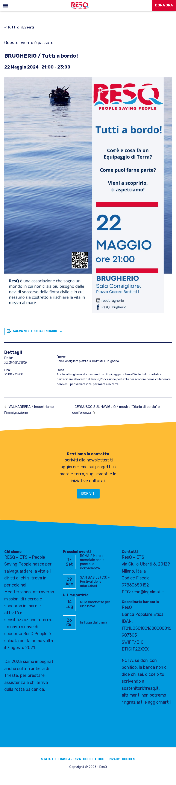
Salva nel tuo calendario (35, 331)
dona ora (164, 5)
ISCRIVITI (88, 493)
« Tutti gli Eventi (19, 27)
